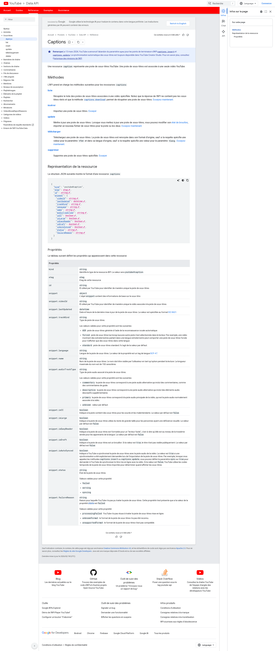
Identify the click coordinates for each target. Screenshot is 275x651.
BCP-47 (153, 353)
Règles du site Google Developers (77, 551)
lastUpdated (63, 201)
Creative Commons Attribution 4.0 (117, 548)
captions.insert (165, 51)
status (60, 229)
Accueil (7, 10)
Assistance (63, 10)
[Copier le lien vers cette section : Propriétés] (64, 250)
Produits (61, 35)
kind (57, 186)
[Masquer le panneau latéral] (34, 646)
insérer (52, 105)
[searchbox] (19, 19)
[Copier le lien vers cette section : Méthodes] (67, 77)
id (56, 192)
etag (57, 189)
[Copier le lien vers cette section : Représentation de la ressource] (100, 167)
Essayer (92, 111)
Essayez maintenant (163, 99)
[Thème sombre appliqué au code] (183, 180)
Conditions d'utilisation (170, 608)
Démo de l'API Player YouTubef (56, 612)
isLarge (61, 218)
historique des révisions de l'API (68, 58)
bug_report (261, 11)
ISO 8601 (172, 312)
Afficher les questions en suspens (116, 617)
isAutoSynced (64, 227)
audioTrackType (65, 212)
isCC (59, 215)
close (270, 11)
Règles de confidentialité (76, 645)
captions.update (61, 55)
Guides (19, 10)
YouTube (15, 3)
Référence (33, 10)
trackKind (62, 204)
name (59, 209)
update (51, 116)
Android (77, 633)
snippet (59, 195)
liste (50, 90)
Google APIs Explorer (51, 608)
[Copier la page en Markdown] (78, 42)
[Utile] (183, 35)
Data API (32, 3)
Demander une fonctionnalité (114, 612)
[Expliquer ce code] (178, 180)
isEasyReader (64, 221)
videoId (61, 198)
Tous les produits (161, 633)
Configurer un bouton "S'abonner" (57, 617)
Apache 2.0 (180, 548)
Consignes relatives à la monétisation (177, 617)
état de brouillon (180, 122)
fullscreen (266, 11)
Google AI (144, 633)
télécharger (54, 131)
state (91, 503)
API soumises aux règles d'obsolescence (178, 622)
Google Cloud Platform (124, 633)
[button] (18, 32)
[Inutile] (187, 35)
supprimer (53, 150)
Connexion (267, 3)
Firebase (104, 633)
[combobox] (221, 3)
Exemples (48, 10)
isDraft (61, 224)
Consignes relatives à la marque (174, 612)
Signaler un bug (108, 608)
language (61, 207)
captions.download (94, 99)
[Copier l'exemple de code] (187, 180)
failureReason (64, 232)
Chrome (90, 633)
